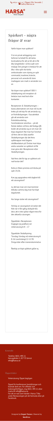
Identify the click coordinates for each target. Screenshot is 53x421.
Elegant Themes (26, 414)
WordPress (26, 417)
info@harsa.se (14, 360)
